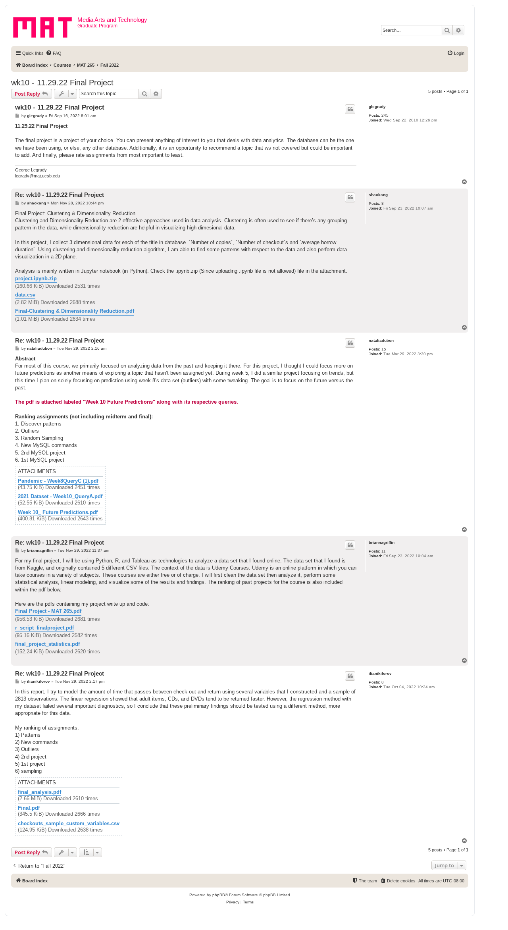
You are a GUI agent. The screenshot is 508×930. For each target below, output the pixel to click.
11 (383, 551)
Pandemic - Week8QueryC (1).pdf (58, 481)
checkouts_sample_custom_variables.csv (68, 823)
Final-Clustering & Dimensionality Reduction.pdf (74, 311)
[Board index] (45, 26)
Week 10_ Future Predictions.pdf (58, 512)
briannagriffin (381, 542)
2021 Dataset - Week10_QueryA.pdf (60, 496)
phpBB (218, 895)
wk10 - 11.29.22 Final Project (62, 82)
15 (383, 349)
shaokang (378, 195)
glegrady (377, 106)
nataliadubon (381, 340)
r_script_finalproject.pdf (44, 628)
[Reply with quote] (350, 109)
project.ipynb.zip (36, 278)
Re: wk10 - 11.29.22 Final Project (59, 194)
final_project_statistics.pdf (47, 644)
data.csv (25, 295)
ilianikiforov (380, 673)
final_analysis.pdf (39, 792)
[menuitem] (54, 53)
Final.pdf (29, 808)
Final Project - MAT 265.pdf (48, 611)
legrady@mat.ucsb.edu (37, 175)
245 (385, 115)
